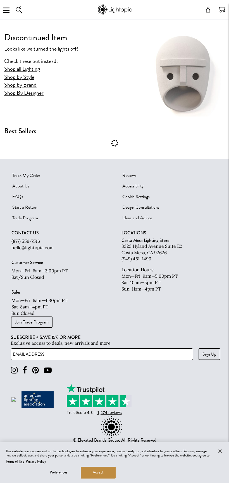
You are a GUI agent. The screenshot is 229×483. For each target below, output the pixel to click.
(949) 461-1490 (136, 258)
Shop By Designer (24, 93)
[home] (114, 13)
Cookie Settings (136, 196)
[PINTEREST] (35, 370)
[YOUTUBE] (48, 370)
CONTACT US (25, 232)
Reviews (129, 175)
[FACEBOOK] (25, 370)
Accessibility (133, 186)
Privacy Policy (36, 461)
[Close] (220, 451)
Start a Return (24, 207)
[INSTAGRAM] (14, 370)
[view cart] (222, 9)
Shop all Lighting (22, 69)
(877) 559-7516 (25, 241)
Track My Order (26, 175)
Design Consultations (140, 207)
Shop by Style (19, 77)
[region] (114, 462)
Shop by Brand (20, 85)
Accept (98, 472)
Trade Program (25, 218)
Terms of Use (15, 461)
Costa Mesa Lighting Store (145, 240)
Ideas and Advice (137, 218)
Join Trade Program (32, 322)
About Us (20, 186)
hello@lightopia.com (32, 247)
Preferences (58, 472)
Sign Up (209, 354)
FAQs (17, 196)
